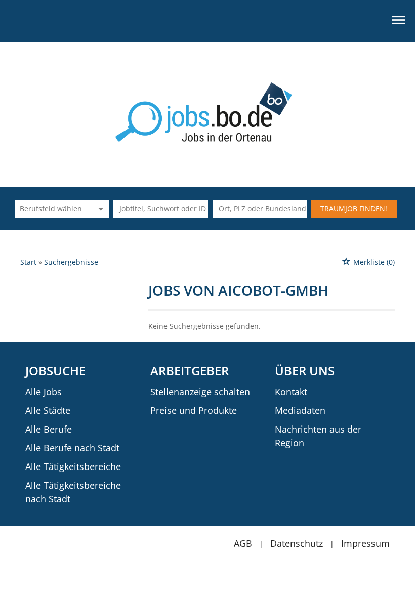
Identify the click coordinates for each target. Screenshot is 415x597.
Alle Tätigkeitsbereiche (73, 466)
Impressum (365, 543)
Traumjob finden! (353, 209)
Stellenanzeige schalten (200, 392)
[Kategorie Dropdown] (99, 209)
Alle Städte (47, 410)
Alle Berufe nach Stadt (72, 448)
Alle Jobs (43, 392)
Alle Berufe (48, 429)
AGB (243, 543)
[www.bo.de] (207, 111)
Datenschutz (296, 543)
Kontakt (291, 392)
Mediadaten (300, 410)
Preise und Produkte (193, 410)
